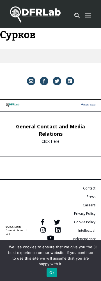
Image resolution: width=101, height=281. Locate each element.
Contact (89, 188)
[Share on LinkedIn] (70, 81)
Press (91, 196)
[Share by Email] (31, 81)
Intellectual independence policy (84, 239)
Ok (51, 272)
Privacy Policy (84, 213)
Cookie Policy (84, 222)
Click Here (50, 141)
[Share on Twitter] (57, 81)
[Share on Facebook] (44, 81)
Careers (89, 205)
